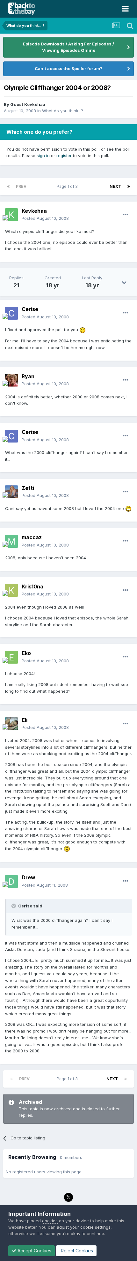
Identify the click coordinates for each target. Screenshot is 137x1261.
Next (115, 186)
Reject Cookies (76, 1250)
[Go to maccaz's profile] (11, 541)
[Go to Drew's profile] (11, 881)
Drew (28, 877)
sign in (43, 155)
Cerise (30, 309)
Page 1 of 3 (68, 186)
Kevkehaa (34, 211)
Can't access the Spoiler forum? (68, 68)
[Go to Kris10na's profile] (11, 590)
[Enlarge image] (82, 329)
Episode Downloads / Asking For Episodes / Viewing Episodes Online (68, 47)
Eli (24, 720)
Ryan (28, 376)
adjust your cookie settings (84, 1227)
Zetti (28, 488)
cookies (50, 1220)
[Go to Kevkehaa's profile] (11, 214)
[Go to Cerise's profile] (11, 313)
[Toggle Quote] (14, 905)
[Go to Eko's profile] (11, 657)
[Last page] (128, 186)
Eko (26, 653)
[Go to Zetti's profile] (11, 491)
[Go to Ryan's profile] (11, 380)
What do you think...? (62, 110)
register (64, 155)
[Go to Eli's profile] (11, 723)
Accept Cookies (33, 1250)
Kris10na (32, 586)
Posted (45, 218)
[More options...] (125, 215)
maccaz (32, 537)
